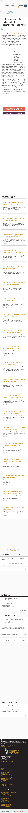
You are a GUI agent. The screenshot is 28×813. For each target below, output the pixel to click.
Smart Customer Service (6, 801)
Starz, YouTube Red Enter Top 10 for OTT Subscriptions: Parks (13, 299)
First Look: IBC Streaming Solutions (9, 598)
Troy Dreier (11, 12)
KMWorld (3, 799)
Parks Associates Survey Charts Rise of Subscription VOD (13, 508)
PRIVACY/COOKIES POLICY (6, 761)
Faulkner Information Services (7, 795)
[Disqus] (14, 138)
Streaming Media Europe (6, 804)
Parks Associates (15, 34)
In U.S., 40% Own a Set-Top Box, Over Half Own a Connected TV (13, 219)
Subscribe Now (13, 109)
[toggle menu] (25, 6)
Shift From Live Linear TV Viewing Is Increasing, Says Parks (13, 267)
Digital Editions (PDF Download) (8, 771)
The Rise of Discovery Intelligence (15, 706)
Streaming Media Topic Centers (7, 775)
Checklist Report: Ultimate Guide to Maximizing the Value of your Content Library (12, 710)
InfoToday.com (4, 797)
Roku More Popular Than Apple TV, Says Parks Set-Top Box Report (13, 492)
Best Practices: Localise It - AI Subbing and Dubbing (13, 559)
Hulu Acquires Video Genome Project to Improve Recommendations (13, 444)
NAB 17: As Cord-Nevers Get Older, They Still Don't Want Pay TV (13, 347)
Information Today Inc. (6, 746)
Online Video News (11, 13)
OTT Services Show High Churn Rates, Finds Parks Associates (14, 476)
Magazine (4, 769)
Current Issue (8, 113)
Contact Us (3, 785)
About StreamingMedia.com (7, 784)
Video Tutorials (4, 773)
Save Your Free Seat (13, 7)
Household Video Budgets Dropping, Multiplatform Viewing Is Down (13, 235)
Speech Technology (5, 803)
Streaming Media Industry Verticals (8, 777)
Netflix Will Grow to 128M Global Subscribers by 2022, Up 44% (12, 331)
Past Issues (19, 113)
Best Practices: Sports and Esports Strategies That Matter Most (12, 564)
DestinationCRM (4, 793)
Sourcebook (3, 780)
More (25, 569)
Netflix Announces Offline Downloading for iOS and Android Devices (14, 428)
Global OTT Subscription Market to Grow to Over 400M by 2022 (13, 203)
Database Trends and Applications (8, 792)
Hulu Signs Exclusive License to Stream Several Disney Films (12, 412)
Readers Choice (4, 779)
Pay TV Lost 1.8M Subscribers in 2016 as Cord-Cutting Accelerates (14, 380)
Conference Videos (5, 772)
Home (2, 768)
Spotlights (3, 783)
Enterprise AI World (5, 794)
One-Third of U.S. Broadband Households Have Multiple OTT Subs (13, 396)
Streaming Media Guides (6, 778)
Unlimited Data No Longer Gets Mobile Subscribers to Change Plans (14, 283)
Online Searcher (4, 800)
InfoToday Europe (5, 798)
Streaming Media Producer (6, 805)
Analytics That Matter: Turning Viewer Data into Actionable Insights (11, 604)
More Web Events (23, 610)
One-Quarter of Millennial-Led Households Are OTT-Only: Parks (12, 460)
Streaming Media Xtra (5, 774)
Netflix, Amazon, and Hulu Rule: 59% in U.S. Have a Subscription (14, 315)
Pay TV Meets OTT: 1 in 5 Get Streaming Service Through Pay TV (13, 251)
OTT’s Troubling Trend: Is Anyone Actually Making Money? (12, 363)
